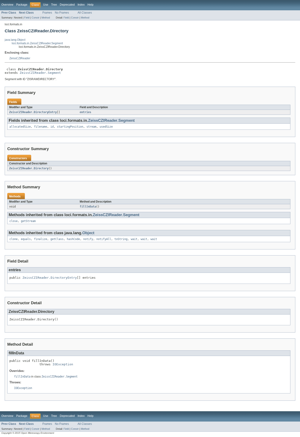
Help (90, 4)
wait (134, 239)
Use (45, 4)
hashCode (73, 239)
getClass (57, 239)
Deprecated (67, 4)
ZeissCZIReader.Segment (40, 72)
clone (13, 239)
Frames (47, 12)
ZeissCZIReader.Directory (29, 168)
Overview (7, 4)
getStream (28, 221)
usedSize (106, 126)
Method (45, 17)
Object (88, 233)
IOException (62, 364)
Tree (54, 4)
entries (85, 112)
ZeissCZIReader (19, 58)
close (13, 221)
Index (81, 4)
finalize (40, 239)
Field (27, 17)
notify (88, 239)
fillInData (88, 206)
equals (26, 239)
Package (21, 4)
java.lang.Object (15, 39)
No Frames (62, 12)
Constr (35, 17)
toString (121, 239)
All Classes (85, 12)
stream (91, 126)
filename (40, 126)
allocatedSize (20, 126)
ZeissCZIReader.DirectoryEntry (33, 112)
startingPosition (70, 126)
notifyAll (103, 239)
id (52, 126)
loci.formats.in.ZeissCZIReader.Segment (37, 43)
